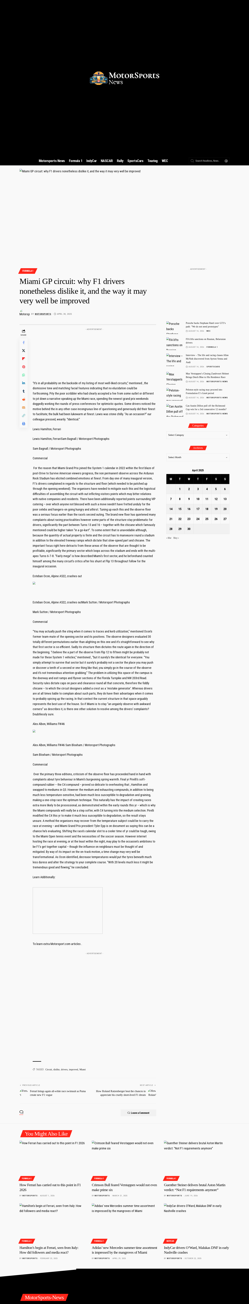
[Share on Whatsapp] (23, 375)
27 (224, 519)
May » (176, 538)
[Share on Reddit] (23, 399)
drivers (64, 1069)
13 (224, 499)
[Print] (23, 424)
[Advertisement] (94, 353)
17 (197, 509)
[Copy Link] (23, 415)
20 (224, 509)
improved (73, 1069)
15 (179, 509)
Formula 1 (27, 271)
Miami (82, 1069)
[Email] (23, 407)
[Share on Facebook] (23, 342)
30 (188, 529)
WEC (208, 331)
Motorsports (43, 314)
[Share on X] (23, 351)
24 (197, 519)
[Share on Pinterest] (23, 367)
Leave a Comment (140, 1112)
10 (197, 499)
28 (170, 529)
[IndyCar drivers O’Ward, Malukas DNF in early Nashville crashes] (197, 1223)
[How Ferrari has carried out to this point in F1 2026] (52, 1160)
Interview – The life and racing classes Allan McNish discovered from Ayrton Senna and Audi (207, 359)
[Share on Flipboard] (23, 359)
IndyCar (170, 1241)
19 (215, 509)
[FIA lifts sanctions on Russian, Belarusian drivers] (174, 343)
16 (188, 509)
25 (206, 519)
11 (206, 499)
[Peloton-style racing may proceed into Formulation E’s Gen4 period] (174, 394)
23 (188, 519)
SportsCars (213, 367)
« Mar (168, 538)
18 (206, 509)
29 (179, 529)
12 (215, 499)
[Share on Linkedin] (23, 383)
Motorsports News (217, 381)
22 (179, 519)
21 (170, 519)
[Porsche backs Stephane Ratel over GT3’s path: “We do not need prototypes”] (174, 327)
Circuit (48, 1069)
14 (170, 509)
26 (215, 519)
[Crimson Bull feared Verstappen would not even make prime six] (124, 1160)
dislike (56, 1069)
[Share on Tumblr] (23, 391)
